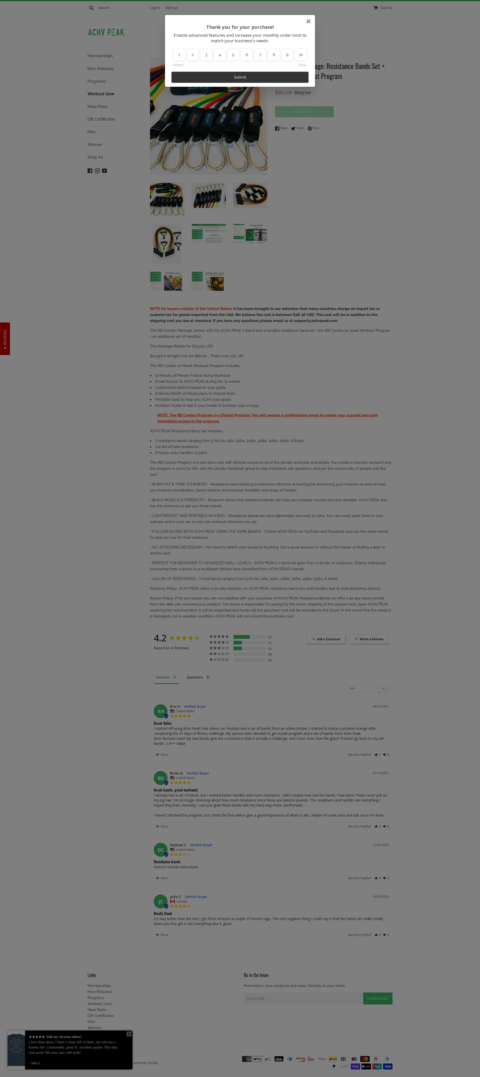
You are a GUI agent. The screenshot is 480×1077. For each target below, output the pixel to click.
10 (301, 54)
